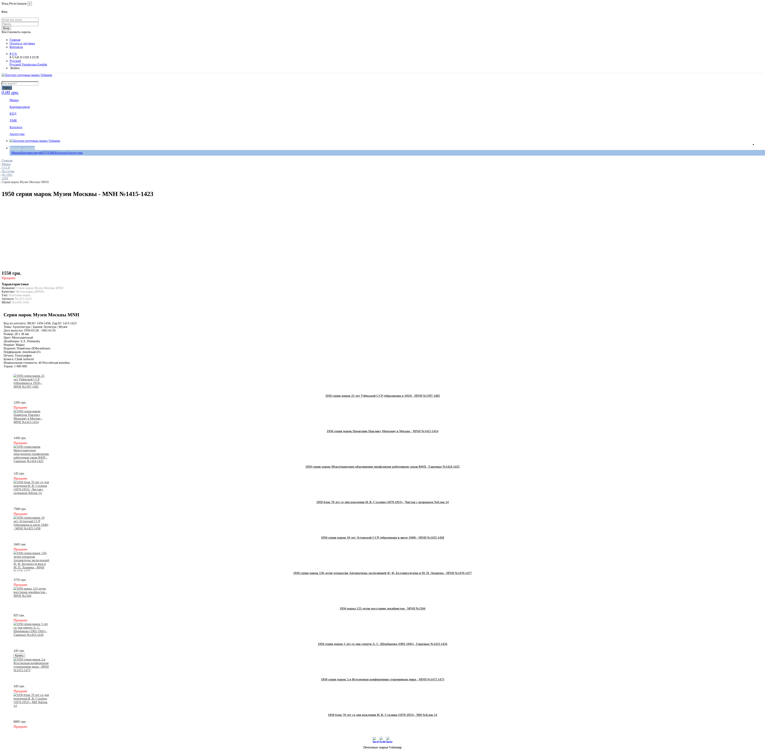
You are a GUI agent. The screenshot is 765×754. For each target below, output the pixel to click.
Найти (6, 87)
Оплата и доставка (22, 43)
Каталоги (61, 152)
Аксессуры (75, 152)
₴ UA (13, 53)
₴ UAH (15, 57)
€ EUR (34, 57)
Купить (19, 655)
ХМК (51, 152)
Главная (15, 39)
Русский (15, 61)
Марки (16, 152)
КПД (44, 152)
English (42, 64)
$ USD (25, 57)
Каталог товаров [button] (22, 148)
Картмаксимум (31, 152)
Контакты (16, 47)
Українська (29, 64)
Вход (6, 28)
